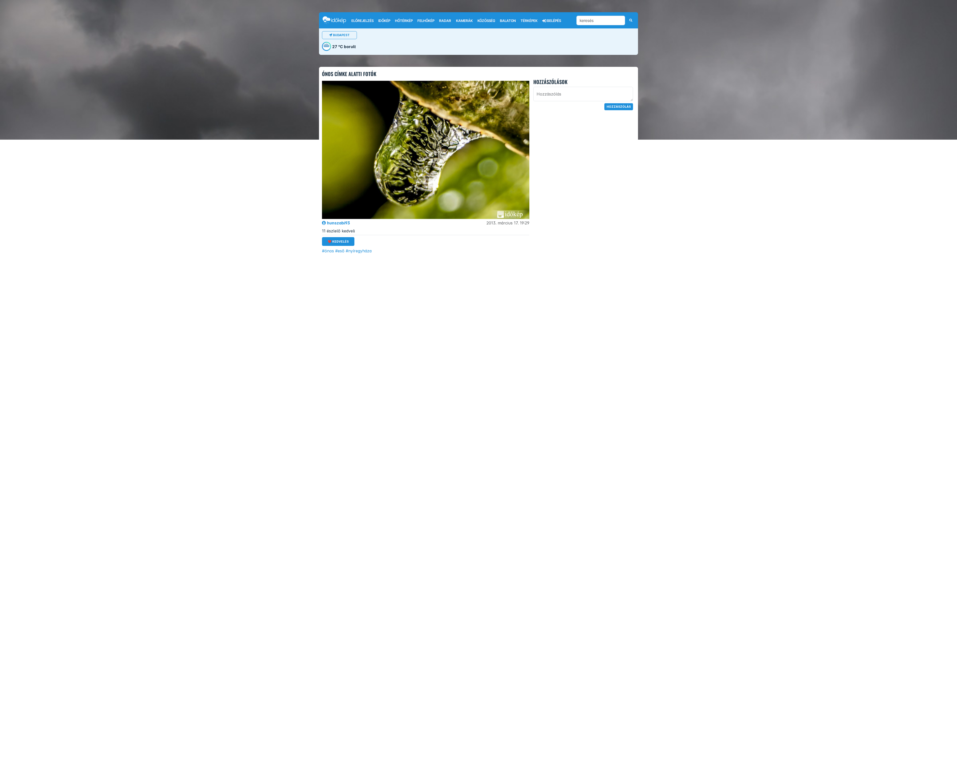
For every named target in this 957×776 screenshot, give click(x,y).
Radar (445, 21)
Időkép (384, 21)
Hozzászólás (619, 106)
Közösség (486, 21)
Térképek (529, 21)
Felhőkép (425, 21)
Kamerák (464, 21)
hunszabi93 (338, 222)
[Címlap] (336, 20)
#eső (339, 250)
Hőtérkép (404, 21)
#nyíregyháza (359, 250)
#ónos (328, 250)
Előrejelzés (362, 21)
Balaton (508, 21)
